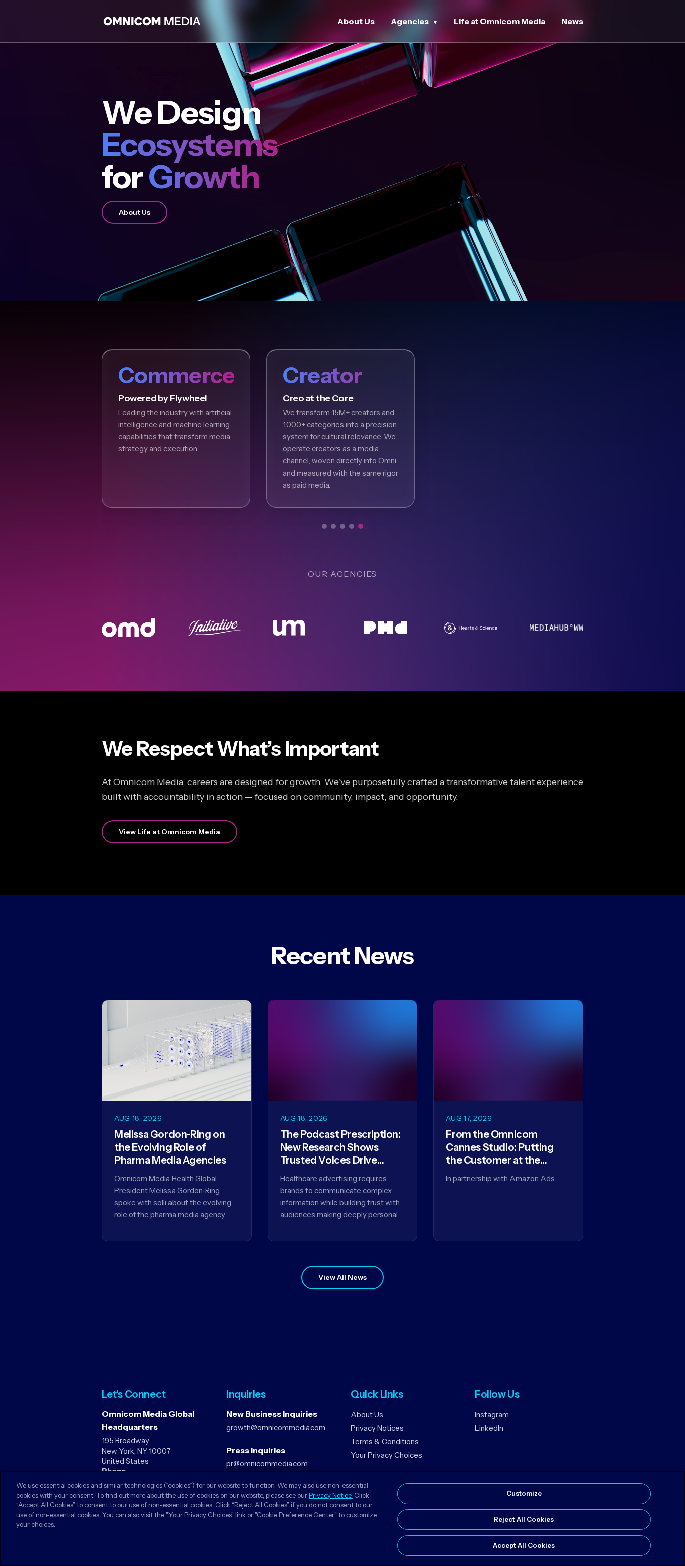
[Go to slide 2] (333, 526)
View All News (342, 1277)
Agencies (410, 21)
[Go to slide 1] (324, 526)
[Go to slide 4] (351, 526)
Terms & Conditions (385, 1441)
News (572, 21)
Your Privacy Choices (386, 1455)
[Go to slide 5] (360, 526)
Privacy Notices (377, 1428)
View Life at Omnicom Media (169, 831)
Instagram (492, 1414)
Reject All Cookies (524, 1519)
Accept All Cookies (524, 1545)
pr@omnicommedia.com (267, 1463)
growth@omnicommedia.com (275, 1427)
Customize (524, 1493)
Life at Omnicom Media (499, 21)
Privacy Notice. (331, 1495)
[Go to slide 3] (342, 526)
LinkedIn (489, 1428)
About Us (356, 21)
